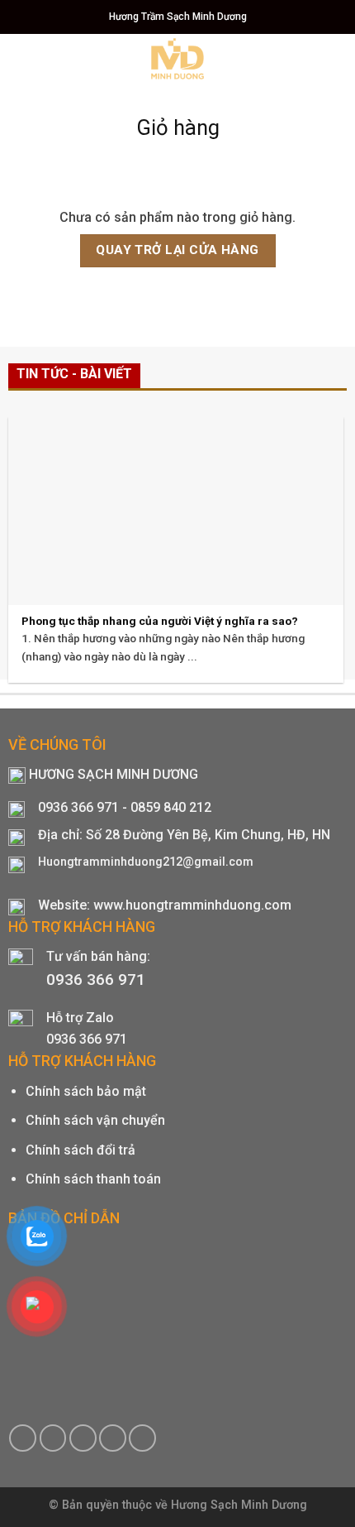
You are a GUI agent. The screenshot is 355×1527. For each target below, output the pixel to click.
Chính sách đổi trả (80, 1150)
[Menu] (22, 57)
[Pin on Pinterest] (112, 1438)
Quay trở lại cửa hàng (177, 249)
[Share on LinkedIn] (142, 1438)
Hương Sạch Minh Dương (239, 1505)
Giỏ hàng (178, 127)
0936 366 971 (95, 979)
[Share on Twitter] (53, 1438)
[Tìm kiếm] (336, 57)
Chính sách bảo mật (86, 1091)
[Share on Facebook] (22, 1438)
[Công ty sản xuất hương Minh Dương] (178, 59)
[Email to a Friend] (83, 1438)
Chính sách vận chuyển (95, 1120)
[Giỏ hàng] (309, 58)
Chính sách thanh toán (93, 1179)
